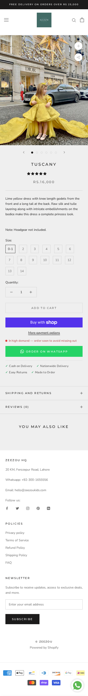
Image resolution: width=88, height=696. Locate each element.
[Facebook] (7, 508)
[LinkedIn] (48, 508)
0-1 (10, 249)
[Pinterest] (38, 508)
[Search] (74, 20)
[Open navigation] (6, 20)
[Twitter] (17, 508)
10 (45, 260)
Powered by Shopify (44, 647)
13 (10, 271)
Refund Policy (15, 548)
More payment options (44, 333)
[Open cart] (82, 20)
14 (22, 271)
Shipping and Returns (28, 393)
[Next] (64, 152)
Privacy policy (14, 533)
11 (57, 260)
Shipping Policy (16, 555)
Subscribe (22, 619)
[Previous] (23, 152)
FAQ (8, 563)
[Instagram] (27, 508)
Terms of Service (17, 540)
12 (69, 260)
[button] (37, 174)
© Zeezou (44, 641)
